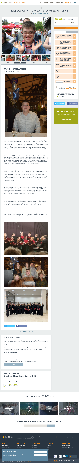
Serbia (38, 8)
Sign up (13, 364)
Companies (52, 2)
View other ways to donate (70, 88)
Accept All (40, 451)
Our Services (34, 445)
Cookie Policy (13, 455)
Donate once (60, 32)
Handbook (19, 449)
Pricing (70, 460)
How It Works (49, 445)
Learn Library (66, 443)
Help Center (52, 437)
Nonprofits (46, 2)
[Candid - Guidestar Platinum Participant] (61, 456)
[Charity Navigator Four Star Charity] (56, 456)
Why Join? (19, 447)
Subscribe (51, 425)
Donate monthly (72, 32)
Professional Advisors (6, 449)
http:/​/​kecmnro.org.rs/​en (14, 381)
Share (45, 62)
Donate (19, 2)
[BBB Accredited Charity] (66, 456)
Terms (67, 460)
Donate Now (66, 28)
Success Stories (65, 450)
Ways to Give (5, 445)
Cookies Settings (40, 457)
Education (32, 8)
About (41, 2)
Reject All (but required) (40, 454)
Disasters (58, 2)
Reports (20, 62)
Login (74, 2)
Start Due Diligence (21, 445)
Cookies (64, 460)
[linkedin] (72, 437)
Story (7, 62)
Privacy (60, 460)
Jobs (48, 447)
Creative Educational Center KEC (40, 13)
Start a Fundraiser (66, 119)
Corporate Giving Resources (67, 447)
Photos (33, 62)
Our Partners (34, 447)
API (73, 460)
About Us (50, 443)
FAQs (48, 449)
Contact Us (49, 450)
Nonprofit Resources (66, 445)
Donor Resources (65, 449)
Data (76, 460)
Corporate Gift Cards (36, 449)
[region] (25, 455)
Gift (68, 2)
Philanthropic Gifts (6, 447)
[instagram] (67, 437)
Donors (4, 443)
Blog (62, 2)
